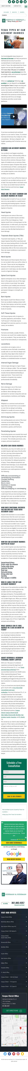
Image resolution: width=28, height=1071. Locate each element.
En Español (22, 12)
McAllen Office (5, 947)
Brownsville (11, 715)
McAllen (18, 715)
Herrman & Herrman (7, 58)
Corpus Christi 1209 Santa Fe (8, 931)
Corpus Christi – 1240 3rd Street (9, 977)
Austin (8, 717)
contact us (10, 81)
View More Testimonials (14, 843)
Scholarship (6, 12)
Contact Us (17, 6)
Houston (13, 717)
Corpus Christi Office (6, 917)
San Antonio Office (6, 958)
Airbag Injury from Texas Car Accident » (12, 814)
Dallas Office (4, 963)
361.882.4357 (17, 902)
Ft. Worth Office (5, 972)
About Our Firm (6, 6)
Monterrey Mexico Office (7, 922)
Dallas (6, 715)
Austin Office (4, 953)
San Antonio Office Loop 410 (8, 926)
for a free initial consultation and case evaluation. (11, 690)
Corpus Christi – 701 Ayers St (8, 986)
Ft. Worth (22, 717)
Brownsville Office (6, 942)
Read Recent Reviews (14, 859)
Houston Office (5, 968)
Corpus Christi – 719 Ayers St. (9, 982)
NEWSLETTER (14, 12)
